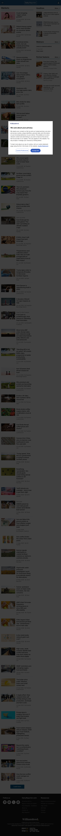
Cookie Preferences (22, 150)
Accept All (35, 150)
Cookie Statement (43, 146)
